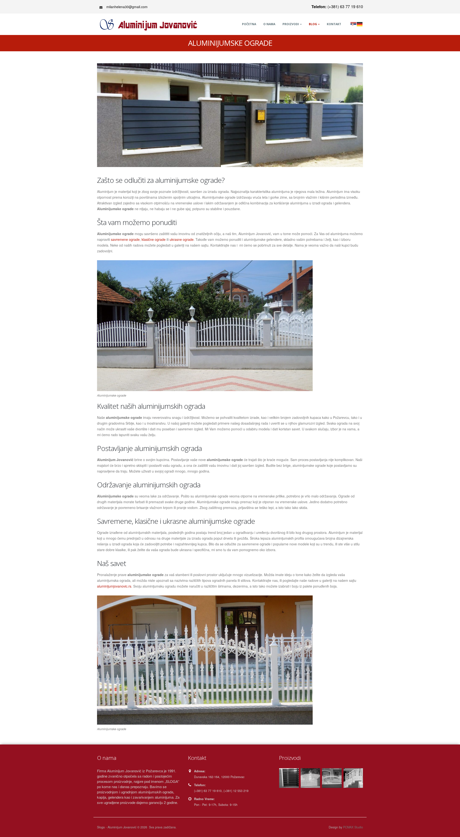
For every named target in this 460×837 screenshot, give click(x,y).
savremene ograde (125, 239)
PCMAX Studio (353, 827)
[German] (360, 23)
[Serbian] (354, 23)
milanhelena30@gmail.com (127, 6)
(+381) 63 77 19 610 (337, 6)
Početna (249, 24)
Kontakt (334, 24)
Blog (313, 24)
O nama (269, 24)
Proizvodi (290, 24)
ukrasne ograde (182, 239)
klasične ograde (154, 239)
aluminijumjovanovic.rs (114, 586)
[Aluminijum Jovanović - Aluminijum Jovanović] (149, 24)
